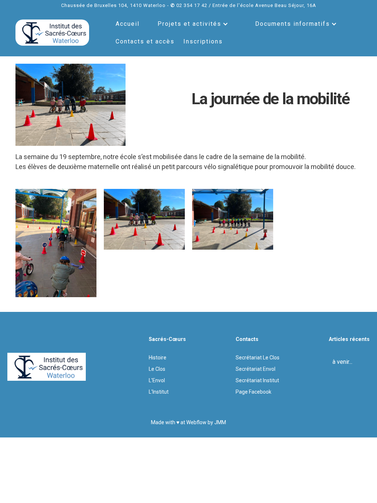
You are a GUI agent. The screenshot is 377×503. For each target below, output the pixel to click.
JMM (220, 422)
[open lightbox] (55, 243)
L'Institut (159, 392)
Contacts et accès (145, 41)
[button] (193, 24)
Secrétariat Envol (255, 369)
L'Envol (157, 380)
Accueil (128, 23)
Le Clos (157, 369)
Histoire (157, 357)
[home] (52, 33)
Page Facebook (253, 392)
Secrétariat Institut (257, 380)
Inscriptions (203, 41)
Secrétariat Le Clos (257, 357)
